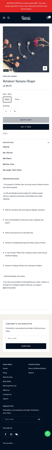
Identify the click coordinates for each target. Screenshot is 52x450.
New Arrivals (7, 377)
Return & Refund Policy (37, 368)
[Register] (39, 419)
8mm (7, 99)
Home (5, 368)
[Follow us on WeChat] (16, 434)
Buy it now (26, 127)
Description (8, 142)
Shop (5, 373)
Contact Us (7, 394)
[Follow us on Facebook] (5, 434)
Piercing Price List (9, 386)
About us (6, 390)
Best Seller (7, 381)
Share (5, 133)
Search (5, 399)
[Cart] (48, 18)
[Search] (8, 18)
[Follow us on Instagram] (11, 434)
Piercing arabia (10, 76)
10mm (17, 99)
